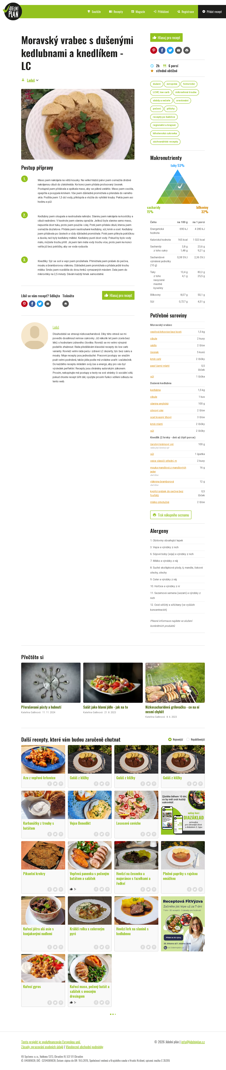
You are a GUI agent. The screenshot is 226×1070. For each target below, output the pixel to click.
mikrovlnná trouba (185, 92)
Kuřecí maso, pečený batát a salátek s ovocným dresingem (89, 991)
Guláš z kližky (79, 777)
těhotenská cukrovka (165, 133)
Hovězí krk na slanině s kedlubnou (132, 931)
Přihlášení (161, 11)
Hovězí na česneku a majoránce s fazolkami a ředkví (133, 878)
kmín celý (155, 359)
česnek (154, 352)
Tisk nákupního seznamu (171, 515)
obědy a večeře (161, 100)
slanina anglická (159, 403)
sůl (152, 376)
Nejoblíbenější (198, 739)
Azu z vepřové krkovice (39, 777)
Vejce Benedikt (80, 823)
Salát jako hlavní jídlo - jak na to (105, 707)
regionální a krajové (164, 125)
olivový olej (156, 410)
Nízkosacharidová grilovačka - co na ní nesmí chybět (172, 709)
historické (189, 84)
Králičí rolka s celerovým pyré (87, 931)
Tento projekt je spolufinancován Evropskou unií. (51, 1041)
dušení (157, 84)
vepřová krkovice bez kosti (165, 331)
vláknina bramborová (162, 481)
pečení (157, 108)
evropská (172, 84)
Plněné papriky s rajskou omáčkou (180, 876)
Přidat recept (212, 11)
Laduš (31, 80)
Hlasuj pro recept (118, 295)
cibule (153, 338)
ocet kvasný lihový (161, 417)
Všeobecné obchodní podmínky (84, 1046)
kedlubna (155, 390)
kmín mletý (156, 424)
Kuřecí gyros (32, 986)
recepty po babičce (164, 117)
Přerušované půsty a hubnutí (41, 707)
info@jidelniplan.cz (193, 1041)
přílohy (171, 108)
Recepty (116, 11)
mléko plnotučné (159, 502)
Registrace (185, 11)
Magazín (138, 11)
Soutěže (94, 11)
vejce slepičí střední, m (163, 460)
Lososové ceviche (128, 823)
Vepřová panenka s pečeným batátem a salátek (89, 876)
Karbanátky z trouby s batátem (38, 825)
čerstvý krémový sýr (162, 444)
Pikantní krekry (34, 873)
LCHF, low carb (161, 92)
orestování (182, 100)
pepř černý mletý (160, 365)
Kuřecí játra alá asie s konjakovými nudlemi (38, 931)
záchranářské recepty (165, 141)
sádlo (153, 345)
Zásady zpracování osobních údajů (42, 1046)
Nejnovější (178, 739)
